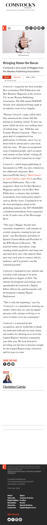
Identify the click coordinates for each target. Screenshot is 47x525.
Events (22, 503)
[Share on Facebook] (4, 364)
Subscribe (11, 498)
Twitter (27, 28)
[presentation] (4, 28)
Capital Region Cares (28, 507)
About (9, 495)
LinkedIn (39, 28)
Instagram (35, 28)
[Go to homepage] (20, 6)
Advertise (11, 505)
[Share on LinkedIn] (13, 364)
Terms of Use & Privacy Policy (16, 471)
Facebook (31, 28)
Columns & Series (26, 498)
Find (43, 28)
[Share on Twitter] (8, 364)
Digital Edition (13, 500)
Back (7, 77)
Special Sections (26, 505)
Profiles (23, 500)
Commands (2, 523)
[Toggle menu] (8, 28)
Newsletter (11, 503)
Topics (22, 495)
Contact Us (11, 507)
